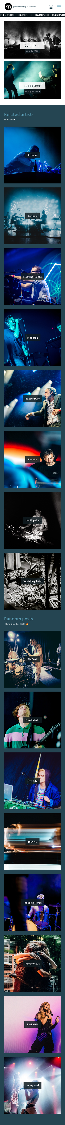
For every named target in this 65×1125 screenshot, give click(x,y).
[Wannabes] (8, 6)
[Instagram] (51, 7)
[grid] (32, 61)
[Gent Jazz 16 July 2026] (32, 22)
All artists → (9, 119)
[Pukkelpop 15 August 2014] (32, 63)
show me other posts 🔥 (16, 624)
